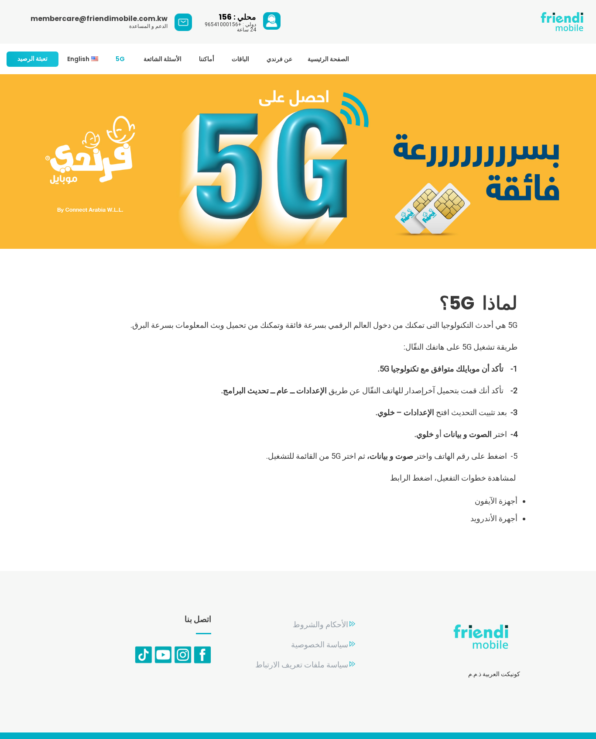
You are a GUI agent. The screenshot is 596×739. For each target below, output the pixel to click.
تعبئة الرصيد (32, 58)
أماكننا (206, 59)
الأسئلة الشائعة (163, 59)
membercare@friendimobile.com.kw (99, 19)
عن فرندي (279, 59)
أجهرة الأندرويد (493, 518)
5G (121, 59)
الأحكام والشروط (320, 624)
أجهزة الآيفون (496, 500)
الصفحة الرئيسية (328, 59)
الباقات (240, 59)
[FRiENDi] (561, 22)
